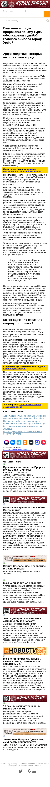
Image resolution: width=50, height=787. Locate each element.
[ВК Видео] (43, 442)
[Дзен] (31, 442)
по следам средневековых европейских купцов (22, 170)
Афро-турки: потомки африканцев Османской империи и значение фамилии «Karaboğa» (25, 417)
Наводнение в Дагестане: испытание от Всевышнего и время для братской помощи (24, 422)
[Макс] (37, 442)
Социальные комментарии (17, 450)
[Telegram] (19, 442)
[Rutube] (6, 442)
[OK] (25, 442)
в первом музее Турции (24, 367)
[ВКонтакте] (12, 442)
